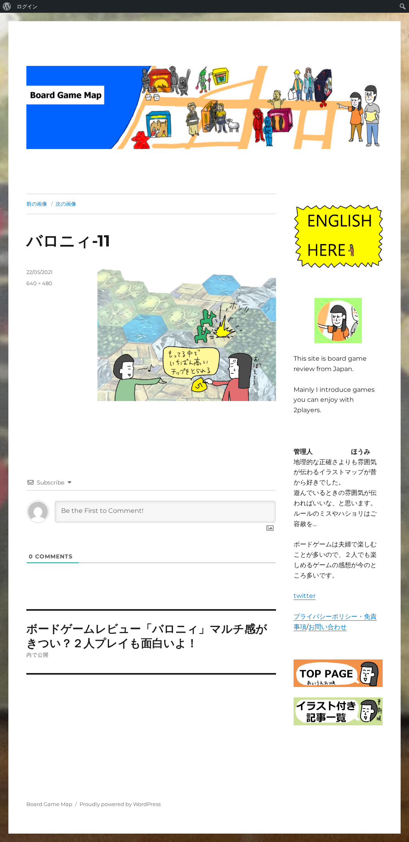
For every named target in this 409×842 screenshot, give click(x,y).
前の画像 (36, 204)
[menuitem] (7, 6)
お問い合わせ (327, 627)
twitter (305, 596)
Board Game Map (49, 804)
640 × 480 (39, 283)
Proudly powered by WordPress (120, 804)
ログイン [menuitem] (27, 6)
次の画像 (66, 204)
